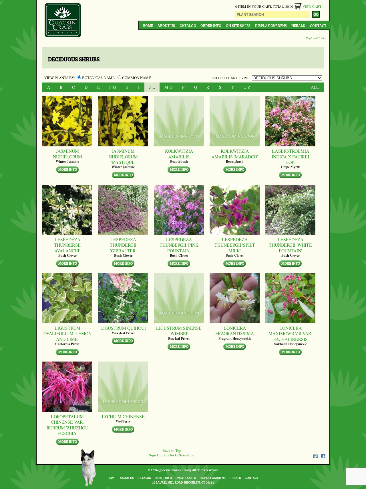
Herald (298, 25)
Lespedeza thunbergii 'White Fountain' (290, 245)
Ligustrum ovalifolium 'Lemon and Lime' (67, 333)
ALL (315, 87)
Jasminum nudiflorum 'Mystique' (123, 156)
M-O (168, 87)
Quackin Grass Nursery (63, 20)
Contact (318, 25)
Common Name (136, 77)
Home (148, 25)
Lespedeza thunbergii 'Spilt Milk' (234, 245)
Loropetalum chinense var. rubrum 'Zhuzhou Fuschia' (67, 425)
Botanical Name (98, 77)
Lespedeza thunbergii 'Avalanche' (67, 245)
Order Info (210, 25)
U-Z (246, 87)
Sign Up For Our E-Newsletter (172, 454)
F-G (112, 87)
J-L (152, 87)
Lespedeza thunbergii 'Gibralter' (123, 245)
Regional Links (316, 38)
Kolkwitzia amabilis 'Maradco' (234, 153)
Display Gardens (271, 25)
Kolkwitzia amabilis (179, 153)
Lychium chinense (123, 416)
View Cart (312, 6)
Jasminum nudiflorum (67, 153)
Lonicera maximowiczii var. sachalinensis (290, 333)
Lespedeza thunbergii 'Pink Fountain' (179, 245)
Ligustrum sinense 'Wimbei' (179, 330)
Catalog (188, 25)
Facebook (323, 456)
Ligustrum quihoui (123, 328)
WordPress (315, 456)
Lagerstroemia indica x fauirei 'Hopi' (290, 156)
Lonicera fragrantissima (234, 330)
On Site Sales (238, 25)
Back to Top (171, 450)
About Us (166, 25)
